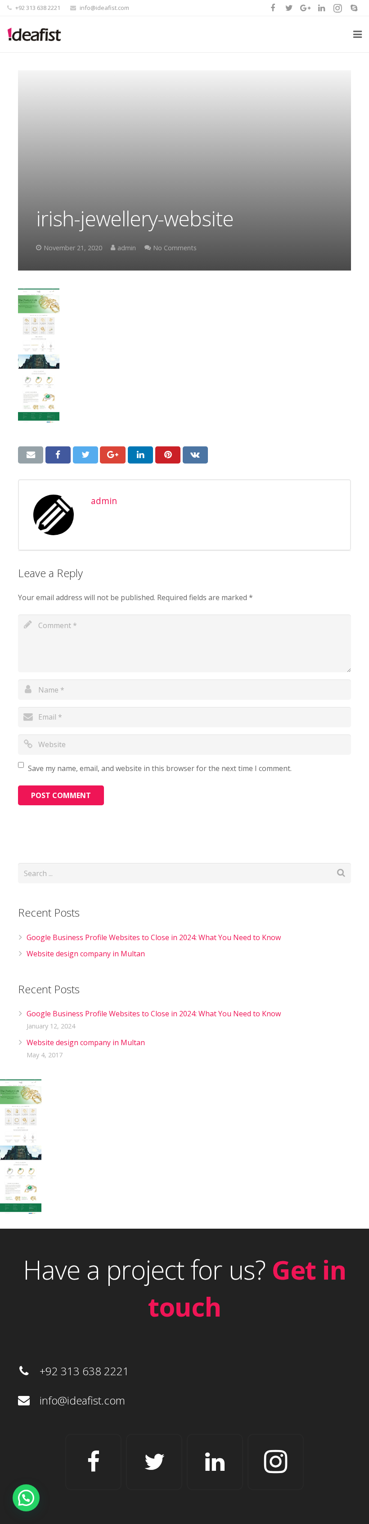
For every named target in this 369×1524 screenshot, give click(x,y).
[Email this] (30, 455)
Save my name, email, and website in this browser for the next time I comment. (160, 768)
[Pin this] (167, 455)
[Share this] (58, 455)
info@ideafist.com (104, 8)
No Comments (175, 247)
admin (126, 247)
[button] (26, 1497)
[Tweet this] (85, 455)
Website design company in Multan (86, 954)
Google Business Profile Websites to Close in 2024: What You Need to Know (154, 937)
